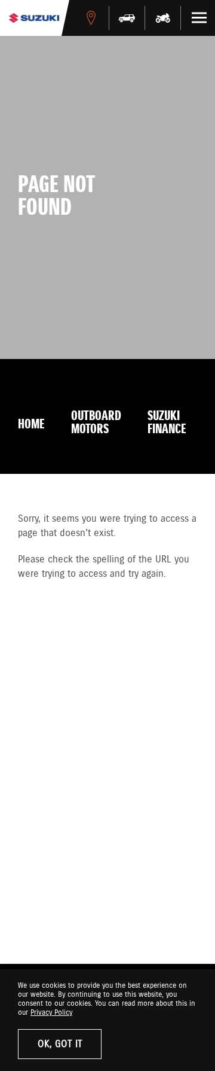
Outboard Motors (96, 423)
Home (31, 424)
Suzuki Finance (167, 423)
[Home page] (34, 18)
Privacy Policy (51, 1013)
